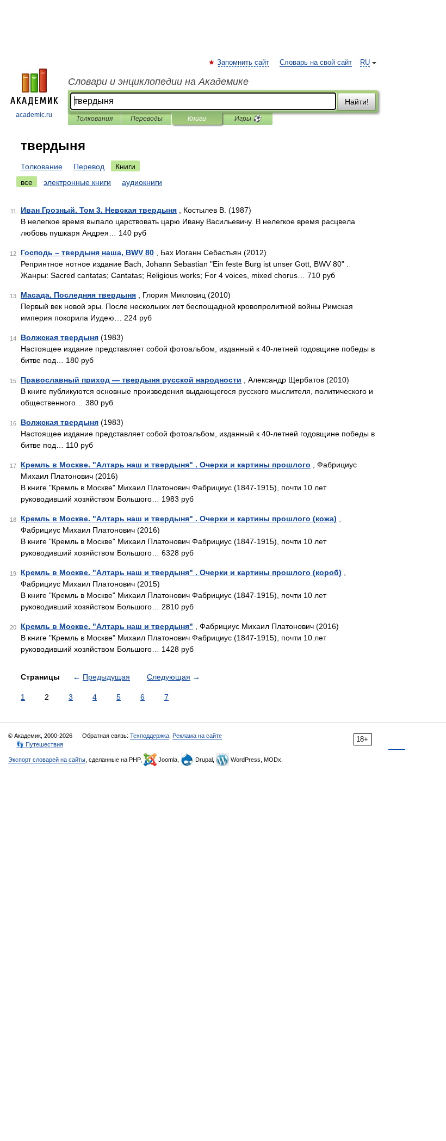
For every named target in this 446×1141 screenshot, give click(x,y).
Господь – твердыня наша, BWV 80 (87, 252)
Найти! (357, 101)
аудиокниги (142, 182)
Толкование (42, 166)
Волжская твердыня (59, 337)
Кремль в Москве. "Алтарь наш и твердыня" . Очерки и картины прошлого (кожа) (179, 518)
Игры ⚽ (247, 118)
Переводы (147, 118)
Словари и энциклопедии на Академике (158, 81)
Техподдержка (149, 735)
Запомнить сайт (243, 62)
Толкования (94, 118)
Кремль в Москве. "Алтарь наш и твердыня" (107, 626)
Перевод (88, 166)
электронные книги (77, 182)
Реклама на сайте (197, 735)
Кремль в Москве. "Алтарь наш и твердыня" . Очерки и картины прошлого (166, 464)
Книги (197, 118)
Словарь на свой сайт (316, 62)
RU (365, 62)
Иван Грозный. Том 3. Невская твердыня (99, 210)
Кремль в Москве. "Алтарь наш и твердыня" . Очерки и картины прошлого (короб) (181, 572)
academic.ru (34, 115)
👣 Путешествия (39, 744)
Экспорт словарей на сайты (46, 759)
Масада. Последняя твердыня (78, 295)
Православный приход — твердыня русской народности (131, 379)
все (27, 182)
